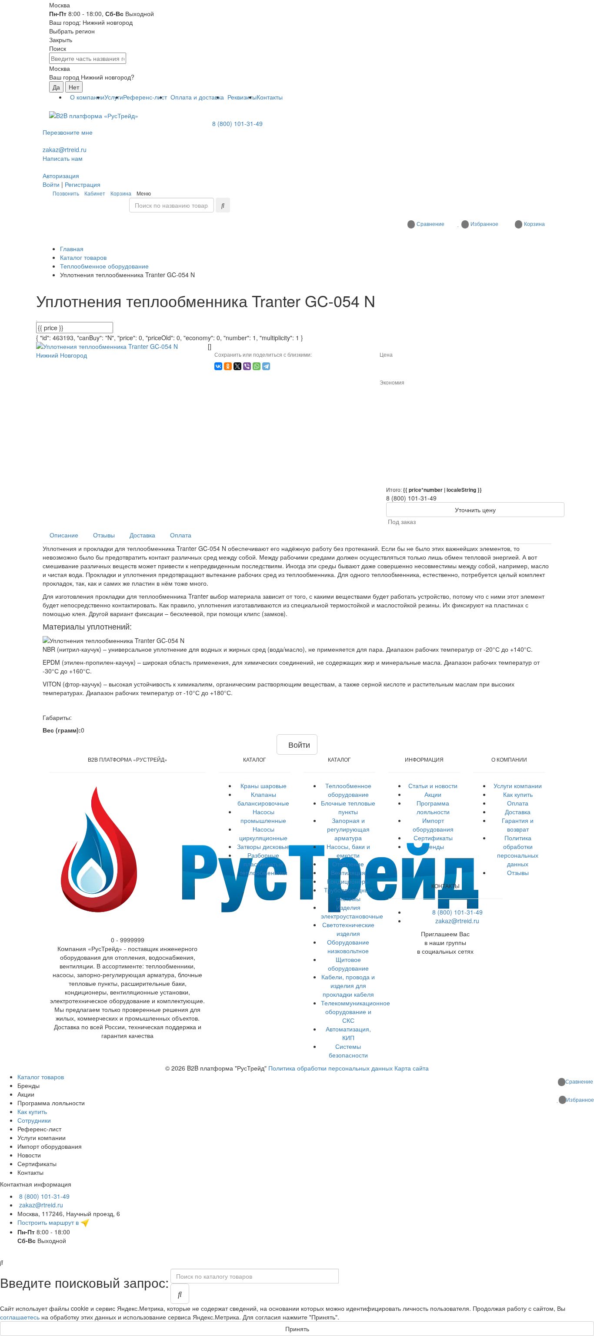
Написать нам (63, 158)
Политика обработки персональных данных (517, 850)
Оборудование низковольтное (348, 946)
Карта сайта (411, 1068)
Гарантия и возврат (518, 824)
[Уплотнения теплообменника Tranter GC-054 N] (118, 349)
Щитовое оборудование (348, 963)
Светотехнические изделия (348, 929)
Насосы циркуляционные (263, 833)
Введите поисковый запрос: (84, 1282)
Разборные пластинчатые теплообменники (263, 864)
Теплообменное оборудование (348, 790)
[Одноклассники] (228, 366)
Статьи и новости (432, 785)
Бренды (433, 846)
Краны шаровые (263, 785)
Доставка (518, 811)
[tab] (64, 535)
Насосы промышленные (263, 816)
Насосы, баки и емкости (348, 850)
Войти (51, 184)
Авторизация (61, 175)
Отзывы (518, 872)
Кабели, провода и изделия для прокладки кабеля (348, 985)
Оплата (517, 803)
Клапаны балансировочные (263, 798)
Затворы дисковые (263, 846)
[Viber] (247, 366)
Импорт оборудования (433, 824)
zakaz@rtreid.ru (65, 149)
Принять (297, 1328)
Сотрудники (34, 1120)
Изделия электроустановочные (352, 911)
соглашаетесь (20, 1317)
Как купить (518, 794)
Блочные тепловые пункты (348, 807)
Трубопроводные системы (348, 894)
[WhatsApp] (256, 366)
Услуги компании (518, 785)
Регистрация (82, 184)
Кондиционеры (348, 881)
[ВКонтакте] (218, 366)
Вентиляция (348, 872)
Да (56, 87)
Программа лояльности (433, 807)
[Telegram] (266, 366)
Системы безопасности (348, 1050)
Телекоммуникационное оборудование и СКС (355, 1011)
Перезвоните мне (68, 132)
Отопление (348, 863)
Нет (74, 87)
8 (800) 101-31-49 (237, 123)
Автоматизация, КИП (348, 1033)
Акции (432, 794)
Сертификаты (433, 837)
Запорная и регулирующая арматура (348, 829)
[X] (237, 366)
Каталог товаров (40, 1076)
